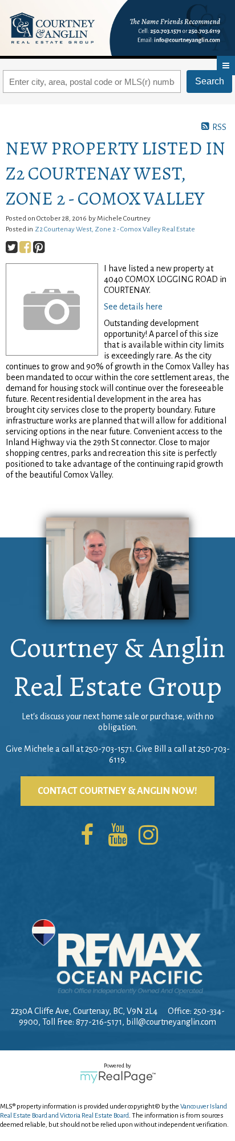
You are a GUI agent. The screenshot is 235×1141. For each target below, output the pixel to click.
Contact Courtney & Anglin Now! (117, 791)
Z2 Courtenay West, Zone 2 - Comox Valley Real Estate (115, 229)
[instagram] (148, 836)
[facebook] (86, 836)
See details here (133, 306)
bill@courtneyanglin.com (171, 1021)
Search (209, 81)
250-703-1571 (108, 748)
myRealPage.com (117, 1077)
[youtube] (117, 836)
